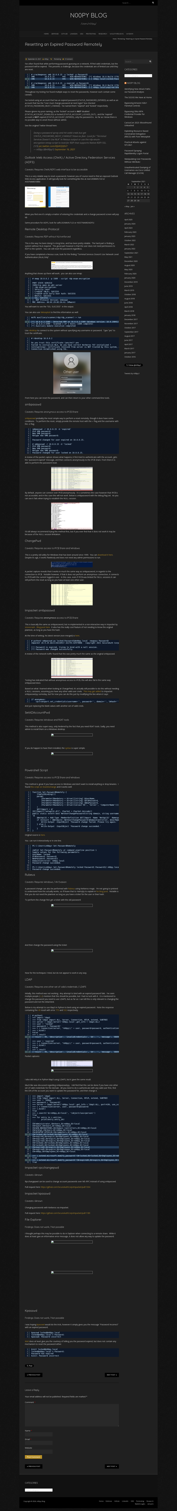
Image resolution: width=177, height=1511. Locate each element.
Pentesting (91, 34)
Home (46, 34)
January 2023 (129, 236)
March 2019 (129, 290)
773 (57, 1010)
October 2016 (130, 357)
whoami (129, 34)
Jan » (133, 206)
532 (65, 1010)
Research (103, 34)
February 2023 (130, 232)
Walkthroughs (116, 34)
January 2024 (129, 223)
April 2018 (128, 307)
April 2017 (128, 344)
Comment (30, 1402)
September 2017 (131, 332)
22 (135, 197)
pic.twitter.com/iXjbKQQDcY (53, 146)
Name (28, 1430)
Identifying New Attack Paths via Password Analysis (137, 90)
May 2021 (128, 257)
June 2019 (128, 286)
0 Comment (69, 59)
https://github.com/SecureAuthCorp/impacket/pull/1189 (65, 1213)
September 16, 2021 (65, 149)
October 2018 (130, 294)
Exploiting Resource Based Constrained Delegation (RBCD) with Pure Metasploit (137, 134)
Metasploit (45, 312)
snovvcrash (30, 627)
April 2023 (128, 228)
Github (64, 34)
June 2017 (128, 340)
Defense (55, 34)
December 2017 (130, 319)
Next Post (111, 1375)
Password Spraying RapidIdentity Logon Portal (136, 152)
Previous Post (34, 1375)
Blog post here (43, 627)
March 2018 (129, 311)
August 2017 (129, 336)
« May (126, 206)
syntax (68, 748)
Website (28, 1448)
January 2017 (129, 352)
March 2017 (129, 348)
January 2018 (129, 315)
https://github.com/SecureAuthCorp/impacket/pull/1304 (65, 1187)
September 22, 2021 (34, 59)
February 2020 (130, 273)
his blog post (102, 891)
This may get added (92, 691)
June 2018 (128, 302)
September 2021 (131, 253)
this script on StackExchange (43, 787)
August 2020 (129, 265)
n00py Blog (133, 83)
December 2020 (130, 261)
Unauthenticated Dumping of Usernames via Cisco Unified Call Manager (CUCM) (137, 170)
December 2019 (130, 282)
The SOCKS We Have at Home (138, 97)
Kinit (27, 1341)
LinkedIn (73, 34)
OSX (81, 34)
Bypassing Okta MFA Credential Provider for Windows (134, 114)
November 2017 (131, 323)
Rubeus (71, 888)
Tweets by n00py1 (132, 373)
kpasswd (41, 1324)
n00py (46, 59)
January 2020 (129, 278)
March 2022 (129, 244)
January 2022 (129, 248)
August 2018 (129, 298)
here (77, 635)
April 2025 (128, 219)
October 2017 (130, 327)
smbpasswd (30, 418)
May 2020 (128, 269)
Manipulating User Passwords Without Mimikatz (137, 160)
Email (28, 1439)
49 (39, 1010)
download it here (105, 554)
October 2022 (130, 240)
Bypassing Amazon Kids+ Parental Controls (135, 104)
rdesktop (33, 330)
